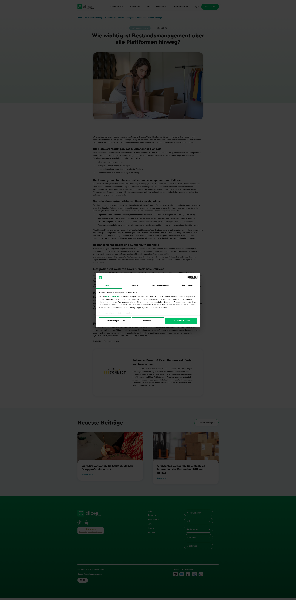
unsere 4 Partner (112, 296)
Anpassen (147, 321)
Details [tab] (135, 285)
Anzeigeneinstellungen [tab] (161, 285)
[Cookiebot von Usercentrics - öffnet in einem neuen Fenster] (187, 277)
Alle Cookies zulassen (181, 321)
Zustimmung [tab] (109, 285)
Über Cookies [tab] (187, 285)
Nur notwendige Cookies (115, 321)
